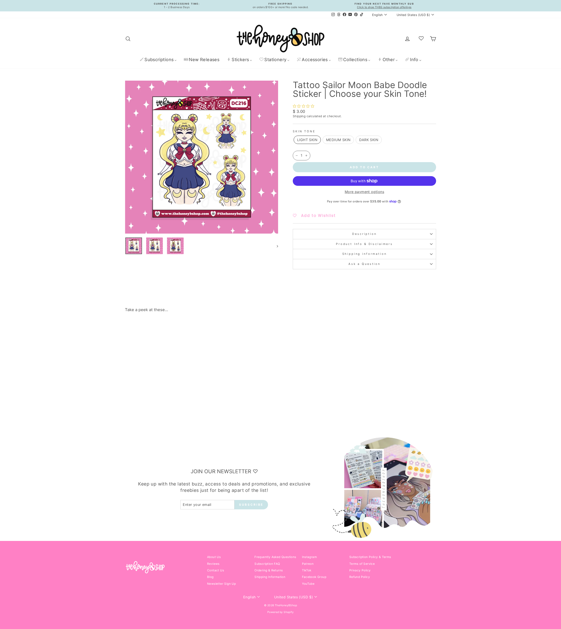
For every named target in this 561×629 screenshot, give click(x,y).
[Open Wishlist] (421, 38)
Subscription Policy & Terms (370, 557)
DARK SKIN (368, 140)
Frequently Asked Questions (275, 557)
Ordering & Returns (268, 570)
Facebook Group (314, 577)
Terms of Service (362, 563)
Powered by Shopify (280, 612)
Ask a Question (364, 264)
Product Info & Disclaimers (364, 244)
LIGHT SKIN (307, 140)
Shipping (299, 116)
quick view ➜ (162, 392)
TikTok (306, 570)
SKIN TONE (304, 131)
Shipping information (364, 253)
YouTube (308, 583)
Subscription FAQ (267, 563)
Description (364, 234)
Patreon (308, 563)
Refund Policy (359, 577)
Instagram (309, 557)
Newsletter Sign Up (221, 583)
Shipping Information (269, 577)
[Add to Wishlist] (193, 328)
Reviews (213, 563)
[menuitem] (158, 59)
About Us (214, 557)
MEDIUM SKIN (338, 140)
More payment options (364, 192)
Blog (210, 577)
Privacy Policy (360, 570)
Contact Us (215, 570)
